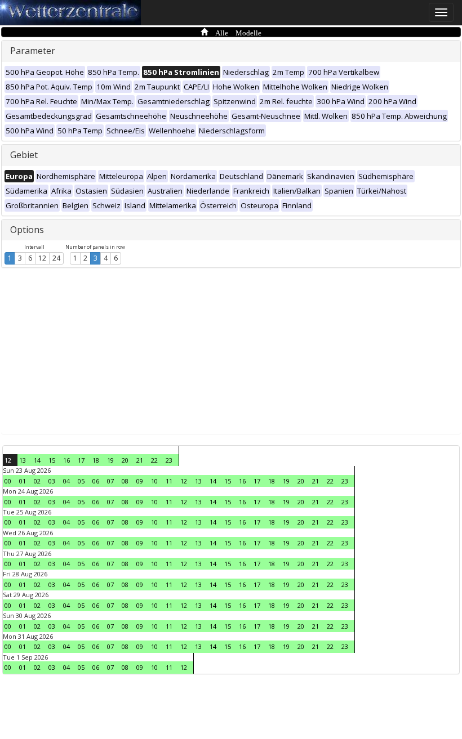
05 (81, 481)
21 (139, 460)
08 (125, 481)
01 (22, 481)
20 (125, 460)
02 (37, 481)
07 (110, 481)
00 (8, 481)
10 (154, 481)
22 (154, 460)
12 (42, 258)
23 (169, 460)
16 (66, 460)
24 (56, 258)
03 (51, 481)
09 (139, 481)
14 (37, 460)
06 (95, 481)
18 (95, 460)
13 (22, 460)
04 (66, 481)
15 (51, 460)
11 (169, 481)
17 (81, 460)
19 (110, 460)
